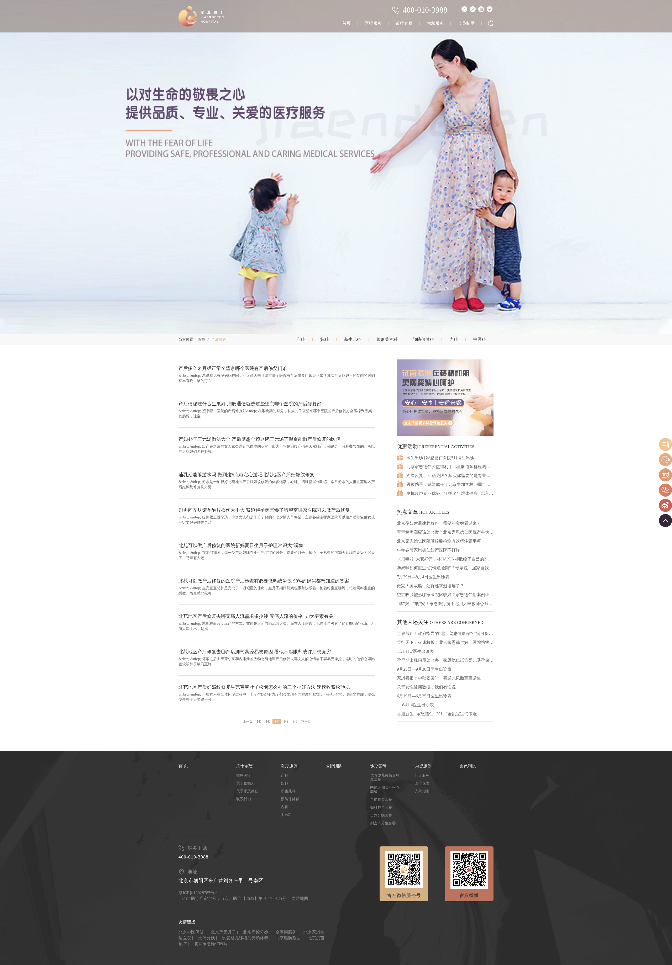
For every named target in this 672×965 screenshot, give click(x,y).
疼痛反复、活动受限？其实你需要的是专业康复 (450, 475)
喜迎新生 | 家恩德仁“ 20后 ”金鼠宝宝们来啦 (437, 714)
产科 (300, 339)
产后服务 (218, 339)
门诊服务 (422, 775)
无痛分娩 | (207, 938)
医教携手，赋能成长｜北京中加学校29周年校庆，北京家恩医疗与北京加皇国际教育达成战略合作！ (450, 484)
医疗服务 (373, 23)
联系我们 (243, 799)
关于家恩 (244, 765)
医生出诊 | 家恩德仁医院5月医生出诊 (440, 457)
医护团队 (334, 765)
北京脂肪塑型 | (288, 938)
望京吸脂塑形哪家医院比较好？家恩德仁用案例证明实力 (445, 594)
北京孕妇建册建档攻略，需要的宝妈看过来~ (438, 523)
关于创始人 (245, 783)
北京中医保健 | (192, 932)
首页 (346, 23)
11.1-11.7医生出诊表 (415, 651)
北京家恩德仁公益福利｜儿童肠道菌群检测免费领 (450, 466)
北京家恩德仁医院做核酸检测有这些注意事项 (439, 541)
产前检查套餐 (381, 800)
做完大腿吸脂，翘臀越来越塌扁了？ (430, 586)
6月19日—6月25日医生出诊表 (424, 696)
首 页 (183, 765)
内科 (453, 339)
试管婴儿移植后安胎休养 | (246, 938)
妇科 (324, 339)
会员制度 (466, 23)
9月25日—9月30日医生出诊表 (424, 669)
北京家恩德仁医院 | (211, 943)
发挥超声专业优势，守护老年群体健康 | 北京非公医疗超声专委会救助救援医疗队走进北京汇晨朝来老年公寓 (450, 493)
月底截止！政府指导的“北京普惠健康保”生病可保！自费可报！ (445, 633)
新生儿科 (352, 339)
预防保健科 (423, 339)
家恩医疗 (243, 775)
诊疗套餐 (404, 23)
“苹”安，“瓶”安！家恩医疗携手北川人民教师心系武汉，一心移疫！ (445, 603)
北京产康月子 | (224, 932)
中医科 (479, 339)
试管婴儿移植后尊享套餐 (385, 777)
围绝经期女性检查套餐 (385, 790)
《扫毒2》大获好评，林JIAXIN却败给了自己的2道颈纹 (445, 559)
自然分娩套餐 (381, 815)
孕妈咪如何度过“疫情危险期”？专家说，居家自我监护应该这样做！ (445, 568)
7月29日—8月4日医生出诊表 (423, 577)
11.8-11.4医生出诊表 (415, 705)
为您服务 (435, 23)
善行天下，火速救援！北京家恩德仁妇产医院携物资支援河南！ (445, 642)
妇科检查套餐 (381, 807)
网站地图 (299, 898)
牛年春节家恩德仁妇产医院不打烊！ (430, 550)
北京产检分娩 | (256, 932)
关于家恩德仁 (247, 791)
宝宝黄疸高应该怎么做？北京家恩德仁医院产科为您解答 (445, 532)
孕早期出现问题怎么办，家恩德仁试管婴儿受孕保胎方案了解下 (445, 660)
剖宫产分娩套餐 (383, 823)
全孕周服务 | (286, 932)
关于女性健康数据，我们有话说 (426, 687)
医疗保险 (422, 783)
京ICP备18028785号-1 (198, 892)
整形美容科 (386, 339)
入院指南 (422, 791)
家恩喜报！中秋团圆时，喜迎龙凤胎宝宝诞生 (439, 678)
